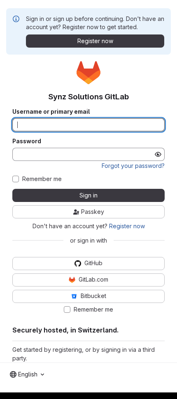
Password (26, 141)
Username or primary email (51, 111)
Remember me (42, 179)
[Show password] (158, 154)
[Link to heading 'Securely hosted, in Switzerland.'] (122, 330)
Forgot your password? (133, 165)
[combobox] (27, 374)
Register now (127, 225)
